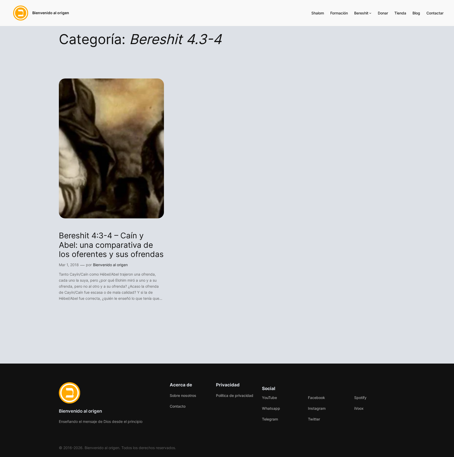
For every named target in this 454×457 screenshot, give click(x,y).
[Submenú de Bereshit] (370, 13)
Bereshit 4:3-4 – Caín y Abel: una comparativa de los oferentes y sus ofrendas (111, 245)
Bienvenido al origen (50, 12)
